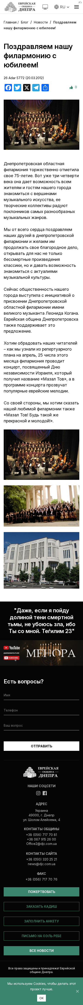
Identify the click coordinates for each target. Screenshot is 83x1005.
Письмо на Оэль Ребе (41, 936)
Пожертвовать (41, 892)
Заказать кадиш (41, 906)
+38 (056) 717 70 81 (41, 835)
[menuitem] (62, 7)
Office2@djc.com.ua (41, 844)
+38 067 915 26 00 (41, 839)
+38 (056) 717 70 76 (41, 879)
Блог (24, 22)
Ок (41, 998)
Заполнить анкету (41, 921)
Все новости (42, 951)
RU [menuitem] (62, 7)
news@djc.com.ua (41, 864)
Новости (41, 22)
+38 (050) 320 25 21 (41, 859)
